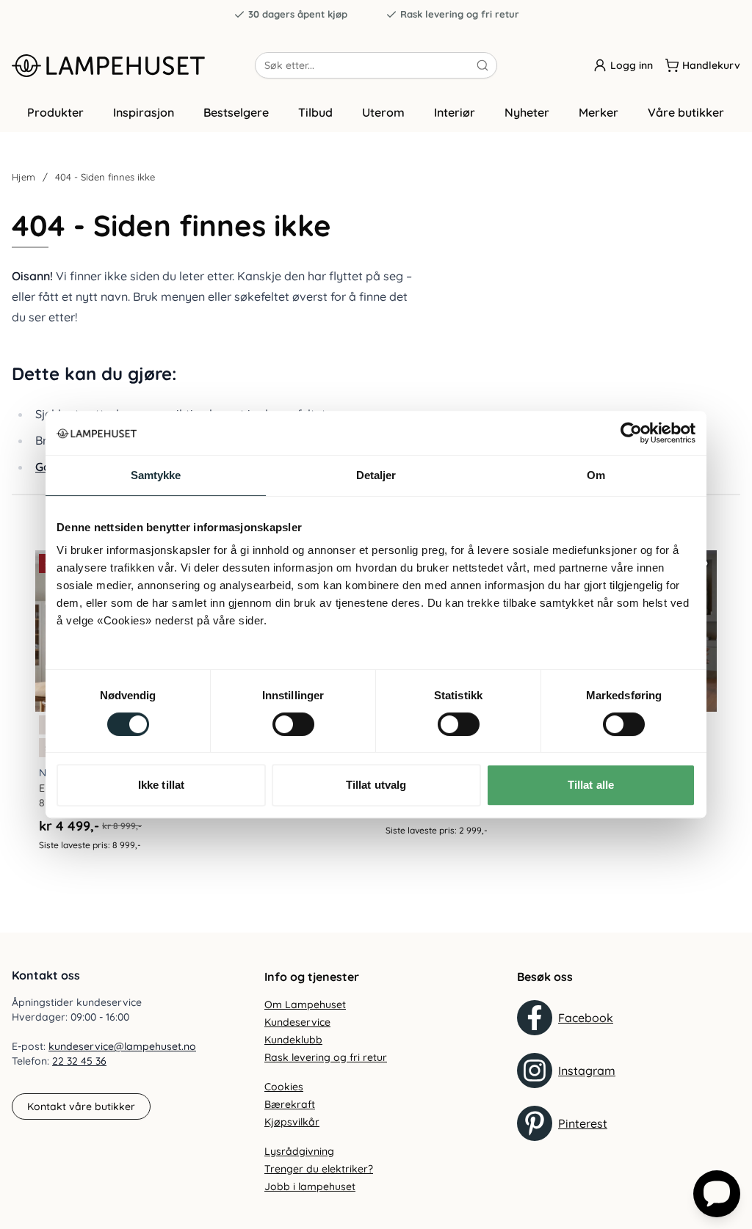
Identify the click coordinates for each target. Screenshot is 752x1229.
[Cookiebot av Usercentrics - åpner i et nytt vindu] (631, 433)
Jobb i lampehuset (309, 1186)
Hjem (23, 177)
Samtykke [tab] (156, 475)
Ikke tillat (161, 784)
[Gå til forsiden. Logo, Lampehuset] (133, 65)
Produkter (55, 112)
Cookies (283, 1086)
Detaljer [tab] (376, 475)
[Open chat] (716, 1193)
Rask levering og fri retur (459, 14)
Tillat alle (591, 784)
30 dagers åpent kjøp (297, 14)
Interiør (454, 112)
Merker (598, 112)
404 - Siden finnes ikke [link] (105, 177)
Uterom (383, 112)
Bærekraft (289, 1104)
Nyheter (527, 112)
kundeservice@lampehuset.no (122, 1046)
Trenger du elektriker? (318, 1168)
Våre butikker (686, 112)
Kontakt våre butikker (81, 1106)
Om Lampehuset (305, 1004)
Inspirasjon (143, 112)
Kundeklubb (293, 1039)
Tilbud (315, 112)
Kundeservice (297, 1022)
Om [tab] (596, 475)
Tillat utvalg (376, 784)
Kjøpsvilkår (291, 1121)
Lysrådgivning (299, 1151)
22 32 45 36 (79, 1061)
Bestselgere (236, 112)
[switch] (293, 724)
